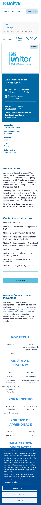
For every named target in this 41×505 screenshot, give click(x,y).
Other (31, 436)
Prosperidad (31, 376)
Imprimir (9, 39)
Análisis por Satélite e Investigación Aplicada (10, 389)
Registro (32, 11)
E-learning (31, 432)
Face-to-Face (10, 436)
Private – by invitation (10, 413)
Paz (10, 372)
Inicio (6, 24)
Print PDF (20, 39)
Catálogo (9, 28)
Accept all (20, 500)
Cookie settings (19, 488)
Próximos (10, 344)
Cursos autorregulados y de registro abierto (31, 347)
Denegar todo (19, 494)
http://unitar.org (10, 109)
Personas (30, 372)
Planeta (10, 376)
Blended (10, 432)
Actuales (10, 353)
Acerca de (5, 11)
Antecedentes (17, 11)
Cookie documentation (10, 482)
